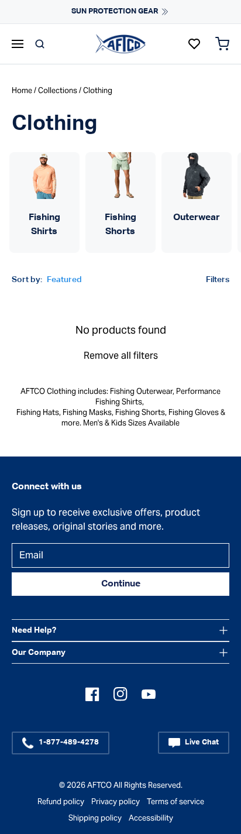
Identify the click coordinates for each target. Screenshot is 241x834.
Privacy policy (115, 801)
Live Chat (202, 742)
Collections (57, 90)
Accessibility (151, 818)
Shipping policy (95, 818)
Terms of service (175, 801)
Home (22, 90)
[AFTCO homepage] (120, 43)
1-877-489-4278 (69, 742)
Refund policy (60, 801)
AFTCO (99, 785)
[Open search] (39, 44)
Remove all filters (121, 355)
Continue (120, 584)
